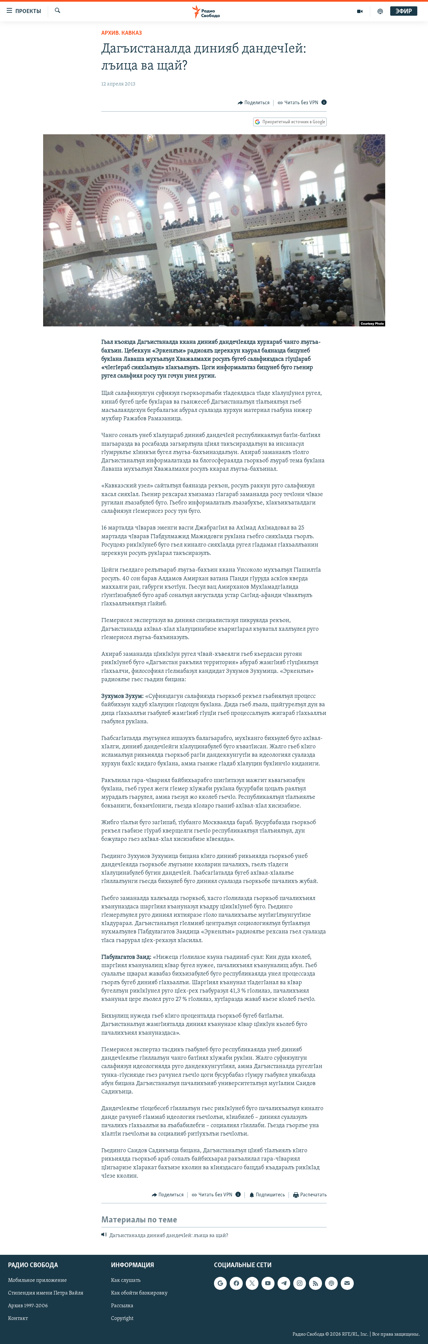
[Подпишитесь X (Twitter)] (252, 1283)
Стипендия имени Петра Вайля (45, 1293)
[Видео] (360, 11)
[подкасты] (380, 11)
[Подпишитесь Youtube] (267, 1283)
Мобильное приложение (37, 1280)
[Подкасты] (331, 1283)
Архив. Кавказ (121, 33)
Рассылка (122, 1306)
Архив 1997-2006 (28, 1306)
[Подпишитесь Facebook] (236, 1283)
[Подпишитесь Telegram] (284, 1283)
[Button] (254, 103)
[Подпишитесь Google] (220, 1283)
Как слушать (125, 1280)
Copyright (122, 1318)
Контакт (18, 1318)
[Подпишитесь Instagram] (299, 1283)
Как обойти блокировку (139, 1293)
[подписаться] (347, 1283)
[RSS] (315, 1283)
